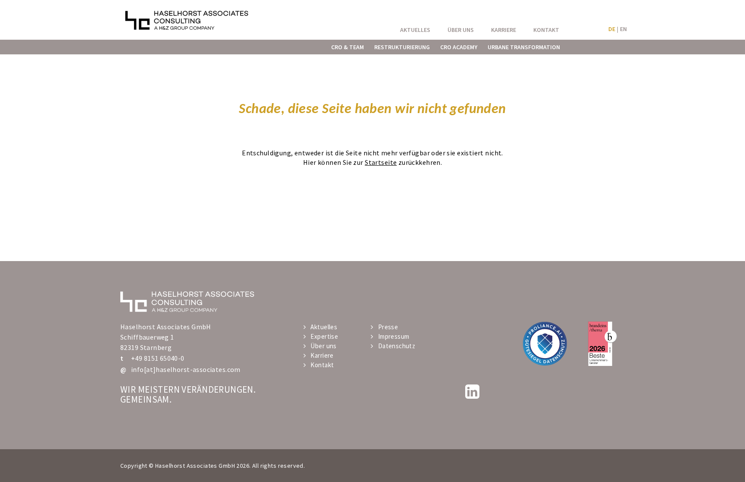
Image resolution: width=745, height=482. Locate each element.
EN (623, 29)
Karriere (321, 355)
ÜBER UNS (461, 30)
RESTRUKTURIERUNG (402, 47)
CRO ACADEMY (458, 47)
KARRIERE (503, 30)
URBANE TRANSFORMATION (524, 47)
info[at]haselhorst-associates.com (186, 369)
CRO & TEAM (347, 47)
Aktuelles (323, 327)
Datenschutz (396, 346)
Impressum (393, 336)
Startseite (381, 162)
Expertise (324, 336)
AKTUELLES (415, 30)
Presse (388, 327)
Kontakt (322, 365)
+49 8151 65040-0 (158, 358)
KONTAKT (546, 30)
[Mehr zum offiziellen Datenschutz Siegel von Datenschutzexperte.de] (545, 343)
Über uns (323, 346)
